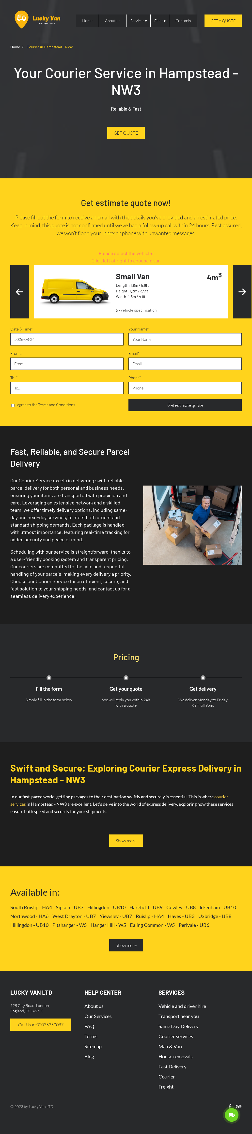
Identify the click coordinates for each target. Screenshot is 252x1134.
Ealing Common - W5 (152, 925)
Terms (90, 1036)
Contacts (183, 20)
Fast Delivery (172, 1066)
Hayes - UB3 (181, 916)
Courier (166, 1076)
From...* (16, 353)
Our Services (98, 1016)
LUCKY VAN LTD (31, 992)
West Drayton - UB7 (74, 916)
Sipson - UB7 (70, 907)
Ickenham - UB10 (218, 907)
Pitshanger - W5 (69, 925)
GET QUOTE (126, 133)
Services (137, 20)
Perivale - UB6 (194, 925)
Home (87, 20)
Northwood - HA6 (29, 916)
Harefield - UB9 (146, 907)
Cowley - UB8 (181, 907)
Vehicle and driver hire (182, 1006)
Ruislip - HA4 (150, 916)
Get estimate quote (185, 405)
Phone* (134, 377)
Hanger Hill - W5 (108, 925)
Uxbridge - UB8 (215, 916)
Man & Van (170, 1046)
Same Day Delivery (178, 1026)
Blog (89, 1056)
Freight (165, 1087)
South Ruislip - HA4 (31, 907)
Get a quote (223, 20)
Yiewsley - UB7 (116, 916)
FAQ (89, 1026)
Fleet (158, 20)
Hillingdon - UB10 (106, 907)
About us (112, 20)
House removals (175, 1056)
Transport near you (178, 1016)
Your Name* (138, 329)
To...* (13, 377)
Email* (133, 353)
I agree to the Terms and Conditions (45, 404)
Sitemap (93, 1046)
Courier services (175, 1036)
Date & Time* (21, 329)
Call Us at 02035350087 (40, 1024)
